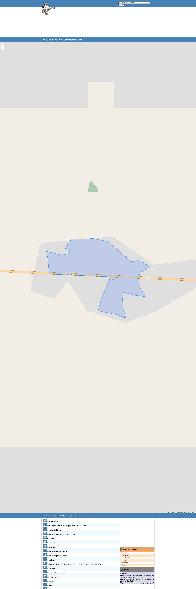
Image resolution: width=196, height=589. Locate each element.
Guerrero (80, 40)
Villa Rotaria (125, 555)
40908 (60, 40)
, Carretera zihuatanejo (58, 573)
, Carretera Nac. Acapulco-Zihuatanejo (74, 564)
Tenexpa (124, 560)
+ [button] (2, 45)
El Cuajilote (125, 563)
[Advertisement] (93, 22)
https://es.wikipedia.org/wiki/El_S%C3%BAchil (137, 575)
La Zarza (124, 553)
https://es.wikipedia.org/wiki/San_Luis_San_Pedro (137, 583)
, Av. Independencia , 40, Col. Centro (66, 526)
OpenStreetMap (179, 512)
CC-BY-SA (192, 512)
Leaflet (167, 512)
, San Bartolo (57, 551)
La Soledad (125, 558)
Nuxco (123, 565)
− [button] (2, 48)
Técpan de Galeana (69, 40)
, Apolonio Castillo (61, 534)
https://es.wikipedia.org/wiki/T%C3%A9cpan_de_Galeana (140, 579)
